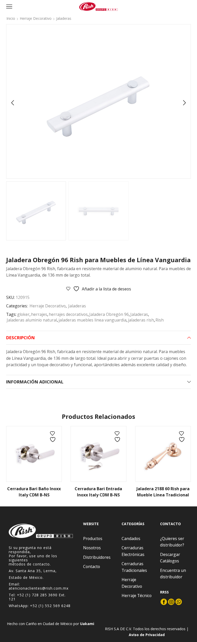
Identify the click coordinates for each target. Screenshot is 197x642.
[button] (12, 102)
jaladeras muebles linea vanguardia (92, 320)
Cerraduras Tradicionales (134, 567)
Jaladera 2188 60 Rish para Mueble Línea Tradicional (163, 492)
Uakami (87, 623)
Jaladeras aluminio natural (32, 320)
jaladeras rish (141, 320)
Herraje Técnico (137, 595)
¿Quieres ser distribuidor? (172, 542)
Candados (131, 538)
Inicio (10, 18)
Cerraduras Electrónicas (133, 551)
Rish (159, 320)
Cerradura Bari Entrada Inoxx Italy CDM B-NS (98, 492)
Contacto (91, 566)
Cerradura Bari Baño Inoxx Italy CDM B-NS (34, 492)
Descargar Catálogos (170, 558)
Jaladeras (63, 18)
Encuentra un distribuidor (173, 574)
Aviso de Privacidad (147, 634)
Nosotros (92, 548)
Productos (92, 538)
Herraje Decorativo (36, 18)
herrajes (39, 314)
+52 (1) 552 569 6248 (50, 605)
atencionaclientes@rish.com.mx (38, 588)
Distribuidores (97, 557)
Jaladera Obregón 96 (109, 314)
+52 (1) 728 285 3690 (37, 594)
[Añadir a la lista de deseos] (53, 437)
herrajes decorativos (68, 314)
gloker (23, 314)
